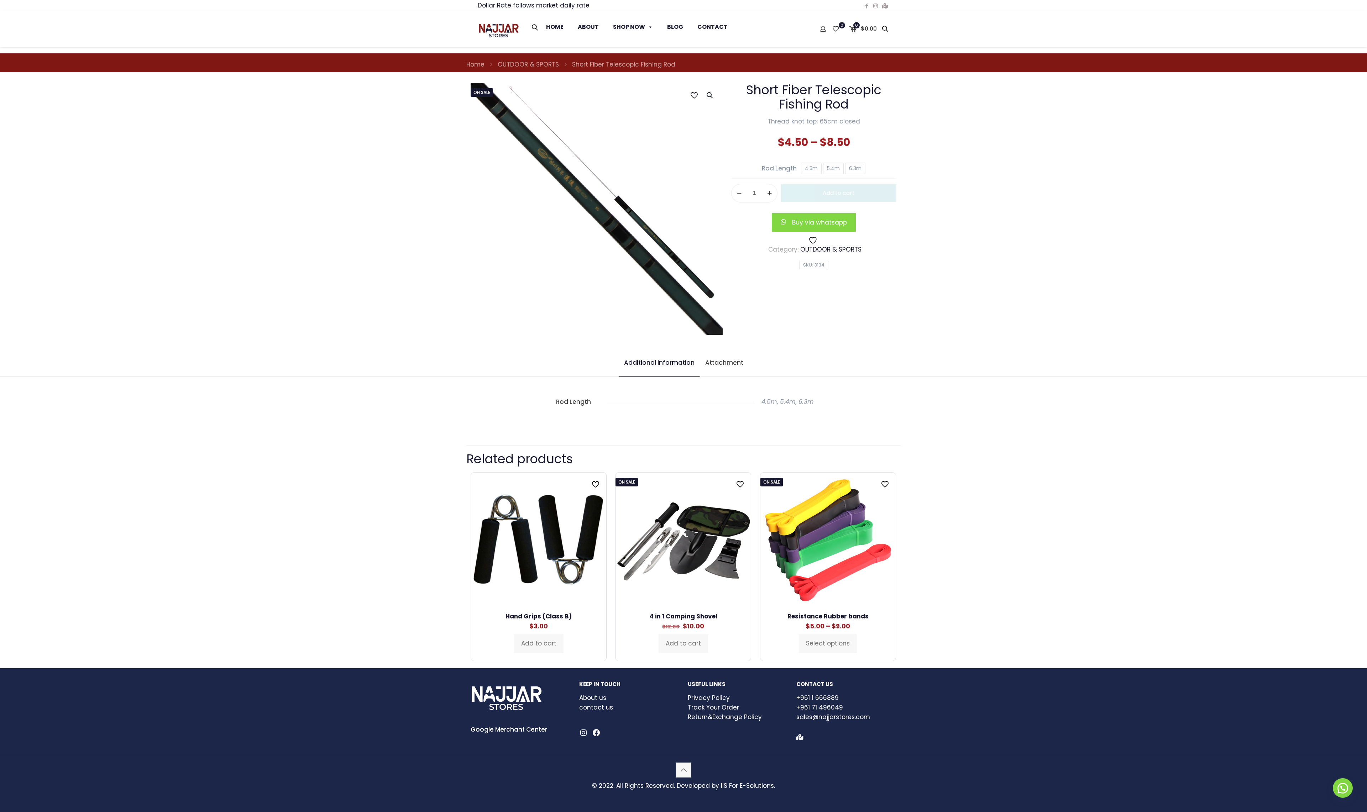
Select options (828, 643)
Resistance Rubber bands (828, 616)
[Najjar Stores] (498, 29)
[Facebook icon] (866, 6)
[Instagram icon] (875, 6)
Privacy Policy (709, 698)
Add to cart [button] (538, 643)
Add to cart (839, 193)
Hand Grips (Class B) (539, 616)
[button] (710, 95)
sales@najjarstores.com (833, 717)
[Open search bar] (535, 27)
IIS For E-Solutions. (748, 785)
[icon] (885, 6)
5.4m (833, 168)
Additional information (659, 362)
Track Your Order (713, 707)
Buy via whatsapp (819, 222)
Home (475, 64)
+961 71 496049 (819, 707)
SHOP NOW (629, 27)
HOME (555, 27)
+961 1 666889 (817, 698)
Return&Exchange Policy (725, 717)
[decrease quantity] (739, 193)
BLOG (675, 27)
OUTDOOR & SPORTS (528, 64)
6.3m (855, 168)
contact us (596, 707)
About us (592, 698)
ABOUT (588, 27)
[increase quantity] (769, 193)
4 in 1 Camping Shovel (683, 616)
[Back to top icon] (683, 770)
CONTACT (712, 27)
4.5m (811, 168)
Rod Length (779, 168)
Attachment (724, 362)
